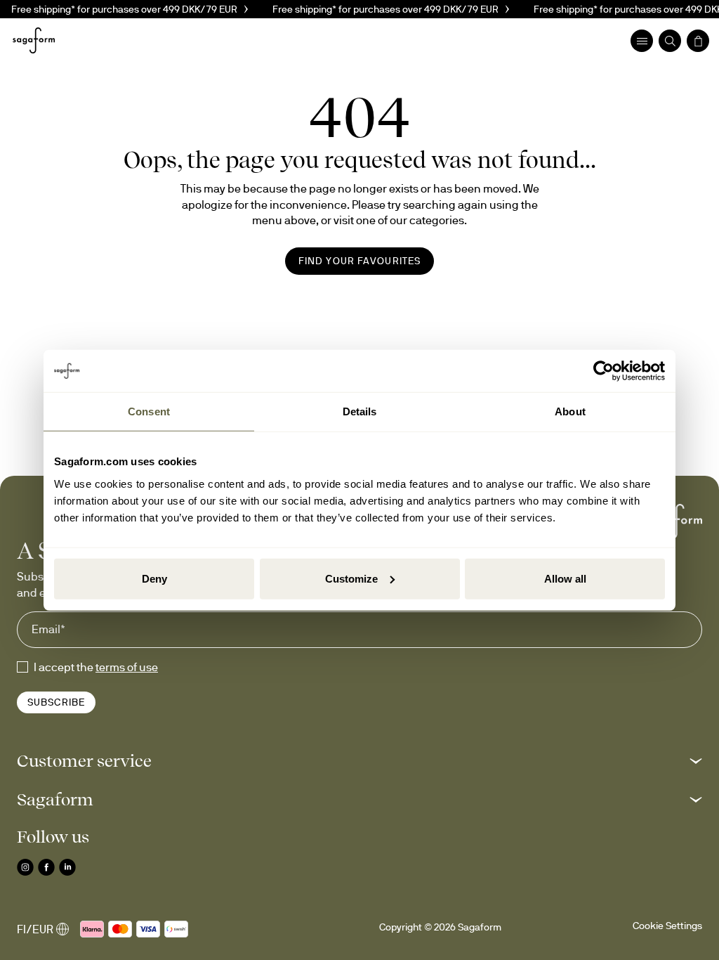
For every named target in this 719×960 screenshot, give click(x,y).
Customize (351, 578)
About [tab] (570, 411)
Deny (154, 578)
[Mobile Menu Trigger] (642, 41)
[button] (359, 760)
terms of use (126, 667)
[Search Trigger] (670, 41)
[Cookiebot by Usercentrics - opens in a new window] (603, 371)
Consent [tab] (149, 411)
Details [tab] (360, 411)
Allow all (565, 578)
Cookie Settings (667, 925)
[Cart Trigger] (698, 41)
